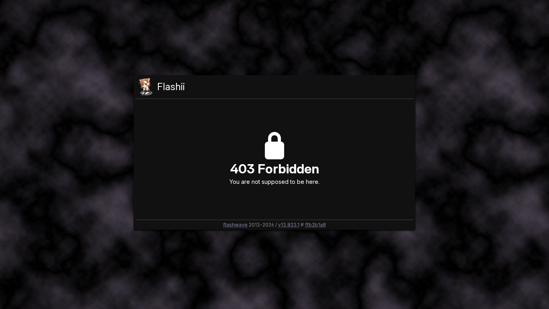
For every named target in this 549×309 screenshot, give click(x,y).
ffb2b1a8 (315, 225)
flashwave (235, 225)
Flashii (171, 87)
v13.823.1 (288, 225)
